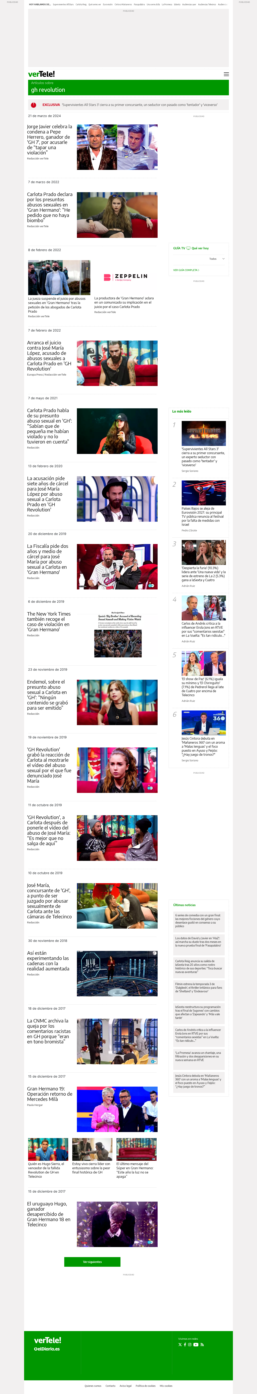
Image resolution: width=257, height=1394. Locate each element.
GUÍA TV (191, 248)
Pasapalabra (139, 4)
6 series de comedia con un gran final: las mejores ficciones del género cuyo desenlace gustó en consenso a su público (197, 921)
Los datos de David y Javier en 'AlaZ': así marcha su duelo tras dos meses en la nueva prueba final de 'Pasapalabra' (198, 941)
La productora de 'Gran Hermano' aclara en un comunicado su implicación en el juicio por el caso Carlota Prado (124, 302)
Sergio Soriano (190, 470)
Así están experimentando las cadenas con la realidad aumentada (48, 960)
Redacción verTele (38, 158)
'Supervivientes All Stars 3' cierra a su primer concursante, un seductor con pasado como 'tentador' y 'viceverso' (139, 105)
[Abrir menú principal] (226, 74)
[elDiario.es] (47, 1348)
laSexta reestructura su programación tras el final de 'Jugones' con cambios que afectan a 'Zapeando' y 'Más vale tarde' (198, 1012)
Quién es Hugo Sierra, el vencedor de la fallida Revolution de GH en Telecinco (46, 1170)
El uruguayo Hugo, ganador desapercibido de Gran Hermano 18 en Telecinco (48, 1213)
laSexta (177, 4)
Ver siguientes (92, 1262)
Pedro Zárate (189, 530)
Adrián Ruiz (188, 585)
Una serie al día (153, 4)
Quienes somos (93, 1385)
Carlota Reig (81, 4)
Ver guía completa (185, 270)
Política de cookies (146, 1385)
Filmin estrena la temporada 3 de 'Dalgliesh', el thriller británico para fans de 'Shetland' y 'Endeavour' (198, 987)
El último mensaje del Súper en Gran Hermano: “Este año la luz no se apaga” (134, 1170)
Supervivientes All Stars (63, 4)
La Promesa (167, 4)
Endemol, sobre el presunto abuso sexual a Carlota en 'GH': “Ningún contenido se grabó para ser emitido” (47, 695)
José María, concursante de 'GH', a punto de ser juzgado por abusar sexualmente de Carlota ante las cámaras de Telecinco (49, 900)
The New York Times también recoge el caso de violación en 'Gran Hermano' (49, 621)
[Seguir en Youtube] (196, 1344)
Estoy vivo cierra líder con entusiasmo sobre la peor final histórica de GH (91, 1167)
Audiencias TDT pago (227, 4)
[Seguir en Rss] (202, 1344)
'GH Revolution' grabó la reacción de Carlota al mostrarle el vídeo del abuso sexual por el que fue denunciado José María (49, 765)
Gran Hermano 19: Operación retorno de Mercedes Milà (49, 1093)
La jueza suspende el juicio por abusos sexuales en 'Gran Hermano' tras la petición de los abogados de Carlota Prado (57, 304)
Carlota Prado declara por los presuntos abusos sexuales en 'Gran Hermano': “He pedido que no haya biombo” (49, 207)
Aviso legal (126, 1385)
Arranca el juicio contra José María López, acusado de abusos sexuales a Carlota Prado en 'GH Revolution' (49, 355)
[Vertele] (47, 1340)
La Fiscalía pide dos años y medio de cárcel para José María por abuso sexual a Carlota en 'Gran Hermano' (47, 559)
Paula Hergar (35, 1105)
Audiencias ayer (189, 4)
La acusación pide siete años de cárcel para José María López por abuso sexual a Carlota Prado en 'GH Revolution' (47, 493)
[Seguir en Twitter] (180, 1344)
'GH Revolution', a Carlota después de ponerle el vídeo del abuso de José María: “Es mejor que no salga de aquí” (48, 830)
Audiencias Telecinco (207, 4)
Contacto (110, 1385)
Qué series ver (95, 4)
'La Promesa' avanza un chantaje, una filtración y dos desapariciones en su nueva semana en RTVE (198, 1056)
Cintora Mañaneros (123, 4)
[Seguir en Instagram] (189, 1344)
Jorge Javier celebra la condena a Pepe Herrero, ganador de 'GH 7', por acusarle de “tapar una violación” (49, 139)
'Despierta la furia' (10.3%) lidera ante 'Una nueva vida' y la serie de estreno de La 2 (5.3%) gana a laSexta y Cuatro (204, 574)
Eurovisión (108, 4)
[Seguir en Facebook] (185, 1344)
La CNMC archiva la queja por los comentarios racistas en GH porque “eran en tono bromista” (49, 1030)
